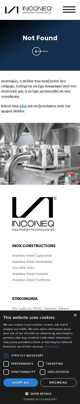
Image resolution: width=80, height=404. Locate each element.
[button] (40, 393)
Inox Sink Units (23, 268)
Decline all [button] (58, 382)
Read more (52, 346)
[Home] (29, 10)
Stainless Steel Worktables (32, 262)
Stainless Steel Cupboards (32, 255)
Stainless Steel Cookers (30, 274)
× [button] (75, 315)
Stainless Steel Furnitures (31, 280)
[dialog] (40, 357)
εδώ (24, 106)
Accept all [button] (20, 382)
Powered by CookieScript (40, 399)
